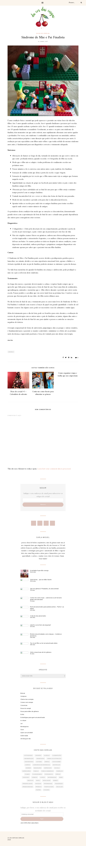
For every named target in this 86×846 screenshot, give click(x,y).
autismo (39, 762)
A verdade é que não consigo (39, 571)
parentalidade (27, 783)
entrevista (47, 768)
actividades (28, 755)
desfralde (56, 765)
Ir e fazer (23, 720)
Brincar (22, 693)
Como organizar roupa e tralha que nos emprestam (68, 374)
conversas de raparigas (41, 765)
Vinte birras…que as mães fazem (40, 580)
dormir (28, 768)
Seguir (41, 819)
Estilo (22, 714)
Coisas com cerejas (26, 702)
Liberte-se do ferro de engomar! (40, 625)
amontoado (40, 758)
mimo (61, 777)
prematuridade (28, 787)
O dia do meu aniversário (38, 616)
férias (58, 774)
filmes (27, 774)
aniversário (29, 762)
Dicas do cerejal (43, 33)
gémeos (34, 777)
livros (42, 777)
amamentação (28, 758)
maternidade (52, 777)
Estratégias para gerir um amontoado (32, 717)
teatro (38, 790)
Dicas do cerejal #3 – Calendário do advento (18, 393)
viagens (46, 790)
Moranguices (24, 727)
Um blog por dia (25, 739)
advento (38, 755)
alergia (47, 755)
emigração (37, 768)
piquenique (59, 783)
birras (47, 762)
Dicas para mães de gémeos (29, 711)
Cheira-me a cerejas (27, 699)
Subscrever (43, 504)
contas (27, 765)
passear (38, 783)
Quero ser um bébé (26, 733)
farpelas (60, 771)
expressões (27, 771)
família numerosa (47, 771)
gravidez (26, 777)
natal (38, 780)
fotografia (49, 774)
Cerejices (23, 696)
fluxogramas (37, 774)
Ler (21, 724)
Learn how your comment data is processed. (54, 468)
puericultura (48, 787)
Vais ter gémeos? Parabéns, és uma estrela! (44, 589)
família (36, 771)
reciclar (60, 787)
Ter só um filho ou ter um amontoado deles (43, 643)
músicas (30, 780)
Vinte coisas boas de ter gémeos (40, 652)
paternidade (48, 783)
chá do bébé (56, 762)
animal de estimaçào (54, 758)
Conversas (23, 705)
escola (11, 352)
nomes (55, 780)
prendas (38, 787)
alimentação (57, 755)
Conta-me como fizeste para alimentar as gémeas (43, 393)
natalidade (46, 780)
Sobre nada (24, 736)
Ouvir (22, 730)
